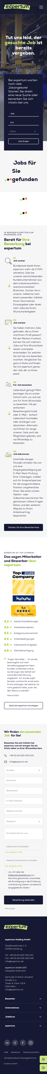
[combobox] (23, 131)
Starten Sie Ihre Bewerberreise (23, 527)
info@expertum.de (18, 762)
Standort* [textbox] (11, 821)
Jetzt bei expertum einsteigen (23, 705)
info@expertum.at (14, 990)
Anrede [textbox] (10, 770)
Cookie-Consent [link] (10, 1064)
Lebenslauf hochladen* (17, 847)
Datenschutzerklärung (19, 875)
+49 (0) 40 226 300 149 (21, 958)
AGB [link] (6, 1052)
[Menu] (41, 7)
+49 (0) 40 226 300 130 (21, 755)
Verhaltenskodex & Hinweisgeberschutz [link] (20, 1058)
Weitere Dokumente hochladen (21, 860)
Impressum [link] (15, 1052)
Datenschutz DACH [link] (31, 1052)
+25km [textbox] (12, 131)
